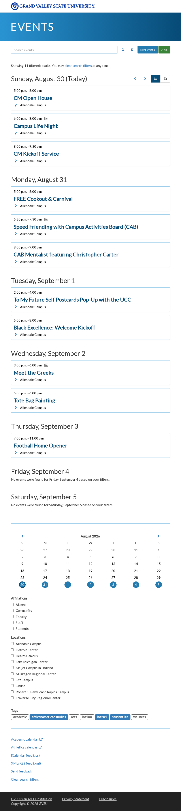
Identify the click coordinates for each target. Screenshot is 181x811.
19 (90, 571)
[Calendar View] (165, 79)
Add (164, 49)
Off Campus (23, 680)
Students (21, 629)
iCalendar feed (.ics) (25, 755)
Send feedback (21, 771)
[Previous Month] (22, 536)
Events (32, 26)
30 (113, 550)
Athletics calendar (24, 747)
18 (68, 571)
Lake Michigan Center (31, 662)
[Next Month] (158, 536)
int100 (87, 717)
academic (20, 717)
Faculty (20, 617)
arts (74, 717)
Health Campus (26, 656)
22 (159, 571)
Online (19, 686)
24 (45, 577)
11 (68, 564)
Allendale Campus (27, 644)
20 (113, 571)
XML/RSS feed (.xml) (26, 763)
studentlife (120, 717)
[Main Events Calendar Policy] (132, 49)
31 (136, 550)
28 (68, 550)
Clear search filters (25, 779)
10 (45, 564)
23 (22, 577)
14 (136, 564)
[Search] (123, 49)
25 (68, 577)
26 (22, 550)
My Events (147, 49)
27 (45, 550)
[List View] (155, 79)
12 (90, 564)
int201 (102, 717)
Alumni (20, 605)
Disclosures (108, 799)
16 (22, 571)
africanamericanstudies (49, 717)
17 (45, 571)
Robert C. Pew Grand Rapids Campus (41, 692)
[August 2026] (135, 79)
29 (90, 550)
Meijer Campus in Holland (33, 668)
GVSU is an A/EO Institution (31, 799)
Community (23, 610)
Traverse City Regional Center (37, 698)
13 (113, 564)
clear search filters (78, 66)
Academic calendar (25, 739)
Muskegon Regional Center (35, 674)
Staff (18, 623)
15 (159, 564)
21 (136, 571)
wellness (139, 717)
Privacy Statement (75, 799)
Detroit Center (26, 650)
